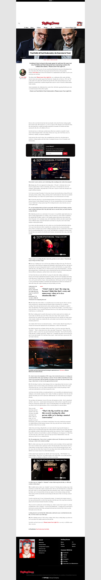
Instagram (66, 559)
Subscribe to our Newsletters (70, 563)
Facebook (65, 552)
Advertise (41, 542)
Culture (39, 27)
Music (32, 27)
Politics (74, 544)
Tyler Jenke (23, 77)
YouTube (65, 561)
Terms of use (42, 548)
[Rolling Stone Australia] (50, 24)
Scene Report (58, 27)
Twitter (65, 554)
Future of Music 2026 (71, 27)
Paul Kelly (46, 529)
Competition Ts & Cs (44, 546)
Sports (73, 546)
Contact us (41, 552)
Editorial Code (42, 550)
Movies (45, 27)
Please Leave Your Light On (51, 522)
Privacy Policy (42, 544)
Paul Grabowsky (40, 529)
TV (51, 27)
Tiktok (65, 557)
